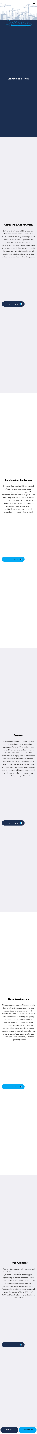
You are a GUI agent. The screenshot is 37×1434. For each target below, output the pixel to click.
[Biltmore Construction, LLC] (18, 23)
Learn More (13, 304)
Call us (9, 1430)
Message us (28, 1430)
